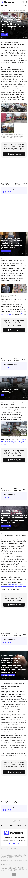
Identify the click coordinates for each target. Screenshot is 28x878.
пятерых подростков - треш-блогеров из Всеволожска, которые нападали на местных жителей (13, 586)
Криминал (18, 5)
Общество (11, 5)
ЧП (6, 5)
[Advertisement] (14, 168)
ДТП (2, 5)
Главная (3, 10)
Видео (3, 840)
